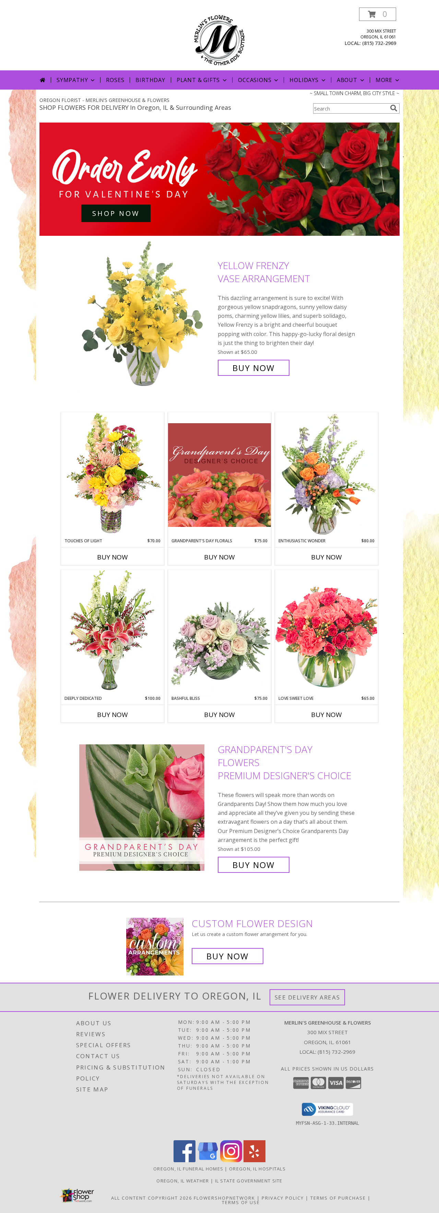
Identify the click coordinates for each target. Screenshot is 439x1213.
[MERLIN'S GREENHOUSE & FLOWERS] (220, 39)
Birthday (150, 80)
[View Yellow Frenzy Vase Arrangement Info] (146, 316)
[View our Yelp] (254, 1160)
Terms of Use (241, 1202)
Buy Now (254, 367)
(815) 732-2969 (379, 43)
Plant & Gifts (198, 80)
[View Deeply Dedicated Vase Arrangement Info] (112, 632)
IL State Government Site (249, 1181)
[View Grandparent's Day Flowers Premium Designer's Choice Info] (146, 807)
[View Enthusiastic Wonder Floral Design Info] (326, 475)
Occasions (254, 80)
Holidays (303, 80)
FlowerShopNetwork (224, 1198)
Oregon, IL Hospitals (257, 1169)
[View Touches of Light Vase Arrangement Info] (112, 475)
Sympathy (72, 80)
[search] (393, 108)
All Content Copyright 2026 (151, 1198)
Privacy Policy (283, 1198)
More (384, 80)
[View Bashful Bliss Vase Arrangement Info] (219, 632)
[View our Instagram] (231, 1160)
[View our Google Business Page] (208, 1160)
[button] (377, 14)
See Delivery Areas (307, 997)
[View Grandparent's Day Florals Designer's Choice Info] (219, 475)
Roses (115, 80)
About (347, 80)
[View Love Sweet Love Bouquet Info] (326, 632)
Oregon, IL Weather (182, 1181)
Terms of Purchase (338, 1198)
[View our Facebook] (184, 1160)
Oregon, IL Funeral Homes (188, 1169)
